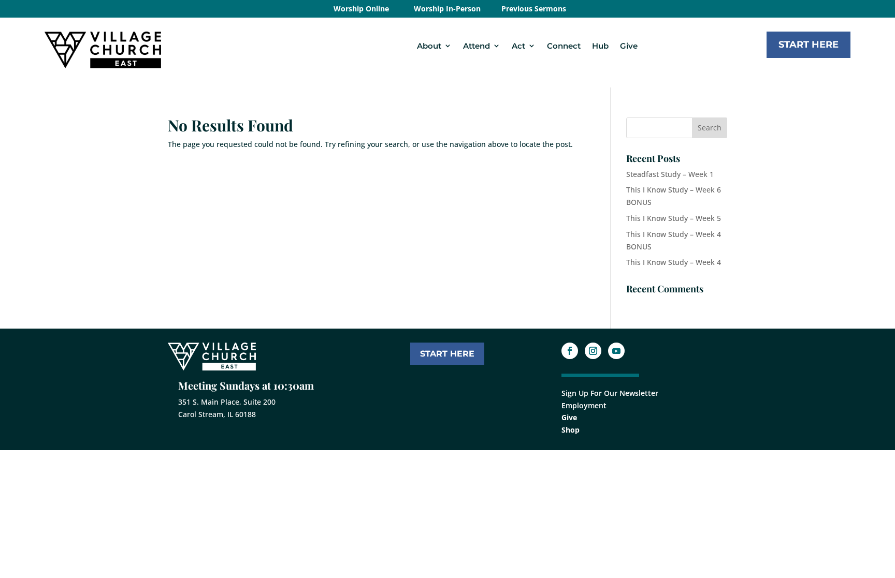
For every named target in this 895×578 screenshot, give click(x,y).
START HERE (447, 354)
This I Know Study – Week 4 (673, 262)
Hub (600, 46)
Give (629, 46)
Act (518, 46)
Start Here (808, 44)
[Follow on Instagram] (593, 351)
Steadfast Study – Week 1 (670, 174)
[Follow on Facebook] (569, 351)
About (429, 46)
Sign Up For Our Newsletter (609, 393)
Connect (564, 46)
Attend (476, 46)
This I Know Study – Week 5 (673, 218)
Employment (584, 405)
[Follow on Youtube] (616, 351)
